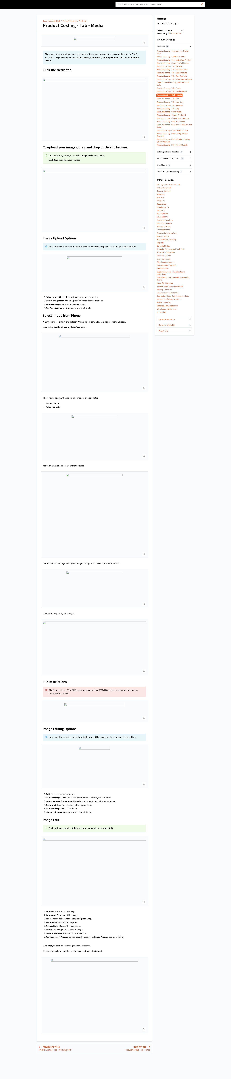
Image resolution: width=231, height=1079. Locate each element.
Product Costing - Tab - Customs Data (172, 72)
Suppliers (161, 210)
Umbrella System (164, 255)
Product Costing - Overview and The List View (173, 52)
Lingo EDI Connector (165, 283)
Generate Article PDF (167, 325)
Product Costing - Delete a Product (171, 121)
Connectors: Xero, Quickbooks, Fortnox (173, 296)
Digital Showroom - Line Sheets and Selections (171, 273)
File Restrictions (55, 681)
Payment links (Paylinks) (166, 265)
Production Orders (164, 223)
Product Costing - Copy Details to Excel (172, 130)
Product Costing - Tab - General (169, 66)
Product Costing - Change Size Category (173, 118)
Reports (160, 242)
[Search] (202, 4)
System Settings (163, 191)
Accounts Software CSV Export (169, 299)
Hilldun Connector (164, 302)
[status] (94, 57)
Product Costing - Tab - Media (73, 25)
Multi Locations (163, 236)
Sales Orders (162, 217)
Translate (176, 33)
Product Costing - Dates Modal (169, 112)
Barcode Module (163, 246)
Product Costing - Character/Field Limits (173, 63)
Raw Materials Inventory (166, 239)
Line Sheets (163, 165)
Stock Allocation (163, 229)
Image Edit (51, 819)
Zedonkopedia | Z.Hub (51, 21)
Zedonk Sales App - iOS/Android (170, 286)
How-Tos (160, 197)
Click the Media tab (57, 69)
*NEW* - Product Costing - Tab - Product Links (173, 83)
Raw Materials (162, 213)
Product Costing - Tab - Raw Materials (172, 76)
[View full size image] (94, 40)
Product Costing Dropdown (170, 158)
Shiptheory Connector (166, 262)
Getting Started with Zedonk (168, 184)
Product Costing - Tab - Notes (169, 99)
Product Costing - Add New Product (171, 56)
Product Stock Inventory (167, 233)
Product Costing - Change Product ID (171, 115)
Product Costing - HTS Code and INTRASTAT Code (174, 126)
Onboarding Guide (164, 188)
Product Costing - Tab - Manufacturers (172, 69)
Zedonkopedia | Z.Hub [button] (36, 1)
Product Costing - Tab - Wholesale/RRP (172, 91)
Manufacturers (163, 207)
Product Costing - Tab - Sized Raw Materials (174, 79)
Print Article (163, 331)
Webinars (161, 194)
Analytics (160, 200)
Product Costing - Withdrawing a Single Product (172, 134)
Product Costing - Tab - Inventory (170, 102)
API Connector (162, 268)
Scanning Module (164, 259)
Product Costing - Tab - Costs (168, 88)
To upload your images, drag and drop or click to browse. (85, 147)
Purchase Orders (164, 226)
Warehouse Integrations (166, 309)
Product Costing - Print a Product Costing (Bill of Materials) (173, 140)
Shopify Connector (164, 289)
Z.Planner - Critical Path (166, 252)
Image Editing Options (59, 728)
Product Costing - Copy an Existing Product (174, 60)
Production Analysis (165, 220)
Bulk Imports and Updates (169, 152)
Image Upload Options (59, 238)
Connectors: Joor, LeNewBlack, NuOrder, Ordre (173, 278)
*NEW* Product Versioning (169, 171)
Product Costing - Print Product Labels (172, 145)
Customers (161, 204)
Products (82, 21)
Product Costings (69, 21)
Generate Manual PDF (167, 319)
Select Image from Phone (62, 315)
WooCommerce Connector (167, 293)
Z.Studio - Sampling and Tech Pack (170, 249)
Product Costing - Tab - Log (168, 108)
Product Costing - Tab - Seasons (170, 105)
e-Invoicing (161, 312)
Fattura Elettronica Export (167, 306)
